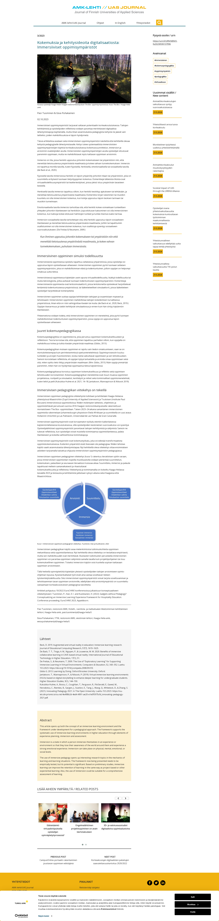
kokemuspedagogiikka (165, 65)
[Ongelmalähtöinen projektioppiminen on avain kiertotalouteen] (84, 812)
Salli (193, 897)
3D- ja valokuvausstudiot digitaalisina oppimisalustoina (115, 827)
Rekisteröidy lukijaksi (89, 887)
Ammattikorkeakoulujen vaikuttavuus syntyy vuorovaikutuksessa (164, 104)
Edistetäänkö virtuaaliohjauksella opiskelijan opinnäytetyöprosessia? (53, 830)
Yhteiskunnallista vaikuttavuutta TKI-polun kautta (165, 266)
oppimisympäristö (163, 71)
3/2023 (40, 35)
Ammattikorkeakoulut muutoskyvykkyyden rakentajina (163, 167)
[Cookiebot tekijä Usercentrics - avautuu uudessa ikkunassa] (21, 916)
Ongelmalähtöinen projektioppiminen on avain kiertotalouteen (84, 828)
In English (120, 22)
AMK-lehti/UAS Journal (74, 22)
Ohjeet (100, 22)
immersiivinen (161, 60)
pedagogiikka (161, 76)
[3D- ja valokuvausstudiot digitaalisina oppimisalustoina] (115, 812)
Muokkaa (191, 904)
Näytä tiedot (43, 916)
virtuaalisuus (161, 82)
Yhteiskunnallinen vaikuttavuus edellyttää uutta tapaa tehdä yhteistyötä (167, 243)
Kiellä (192, 912)
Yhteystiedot (143, 22)
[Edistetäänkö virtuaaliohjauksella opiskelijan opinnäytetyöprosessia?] (53, 812)
